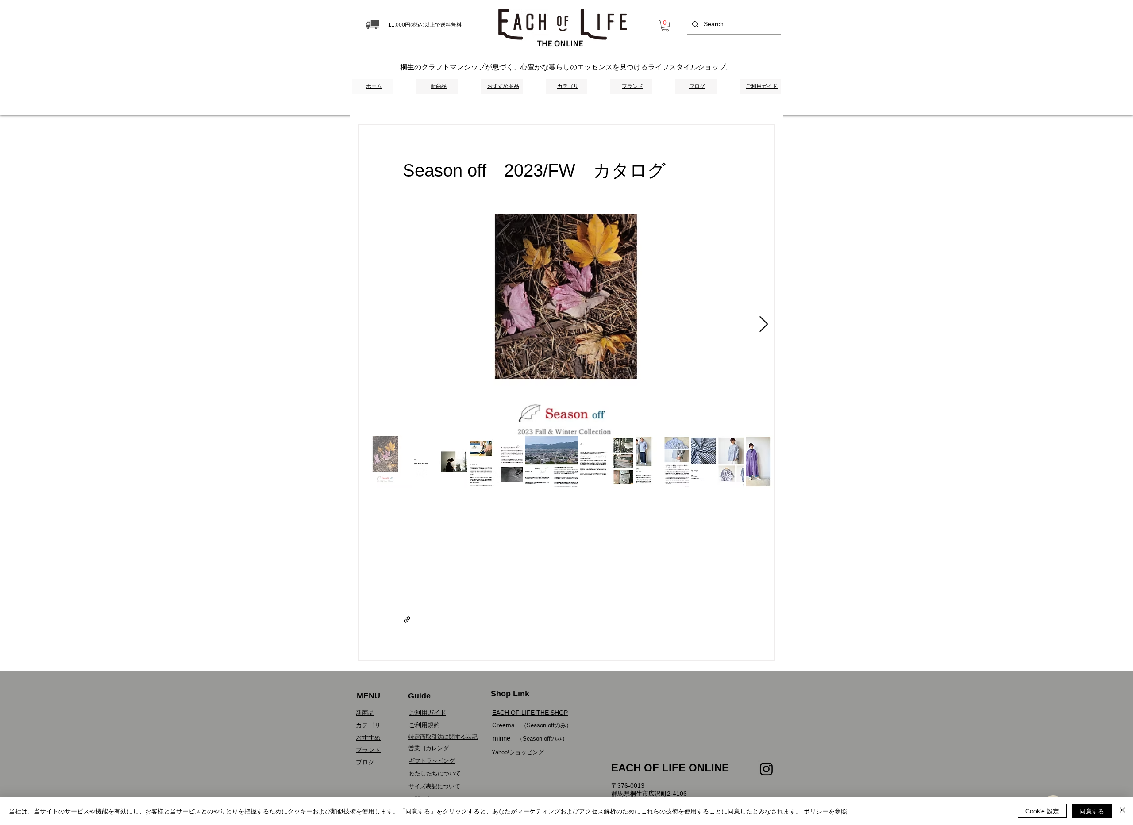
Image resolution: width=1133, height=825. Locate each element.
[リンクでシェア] (407, 619)
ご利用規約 (424, 725)
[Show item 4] (551, 461)
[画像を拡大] (566, 324)
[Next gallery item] (764, 324)
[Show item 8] (772, 461)
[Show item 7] (717, 461)
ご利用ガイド (427, 712)
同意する (1091, 810)
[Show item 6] (662, 461)
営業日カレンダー (431, 748)
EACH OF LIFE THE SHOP (530, 712)
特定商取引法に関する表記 (443, 736)
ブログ (365, 762)
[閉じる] (1122, 811)
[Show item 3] (496, 461)
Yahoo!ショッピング (518, 752)
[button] (665, 25)
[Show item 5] (606, 461)
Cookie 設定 (1042, 810)
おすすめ (368, 737)
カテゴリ (368, 725)
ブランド (368, 749)
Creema (503, 725)
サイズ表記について (434, 786)
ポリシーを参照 (825, 810)
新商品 (365, 712)
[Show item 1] (385, 461)
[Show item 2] (440, 461)
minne (501, 738)
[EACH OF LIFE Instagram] (766, 769)
